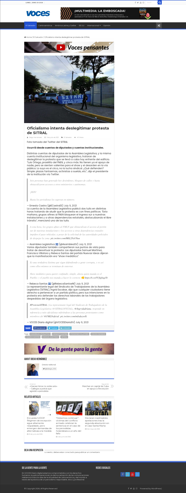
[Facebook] (135, 2)
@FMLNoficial (51, 316)
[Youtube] (141, 2)
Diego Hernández (35, 137)
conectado (69, 452)
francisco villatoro (79, 334)
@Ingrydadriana (82, 308)
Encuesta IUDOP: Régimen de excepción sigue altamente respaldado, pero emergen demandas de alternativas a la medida (39, 424)
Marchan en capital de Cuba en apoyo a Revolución (95, 386)
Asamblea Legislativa (40, 334)
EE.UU (81, 25)
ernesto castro (60, 334)
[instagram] (143, 2)
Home (29, 37)
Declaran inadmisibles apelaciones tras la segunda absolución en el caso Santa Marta (97, 422)
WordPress (156, 488)
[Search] (160, 2)
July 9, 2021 (70, 205)
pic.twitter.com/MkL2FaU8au (65, 238)
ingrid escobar (98, 334)
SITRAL (64, 337)
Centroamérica (45, 25)
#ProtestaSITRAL (38, 304)
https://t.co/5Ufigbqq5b (96, 277)
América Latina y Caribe (65, 25)
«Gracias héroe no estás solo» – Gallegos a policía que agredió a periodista (43, 387)
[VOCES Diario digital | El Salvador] (38, 12)
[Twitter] (138, 2)
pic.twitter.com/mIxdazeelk (73, 316)
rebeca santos (33, 337)
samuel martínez (50, 337)
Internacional (93, 25)
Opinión (106, 25)
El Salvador (30, 25)
